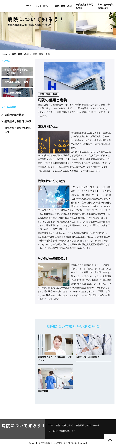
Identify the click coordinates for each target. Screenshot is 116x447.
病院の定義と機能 (63, 6)
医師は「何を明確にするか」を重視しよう (16, 71)
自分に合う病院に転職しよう (106, 6)
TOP (28, 6)
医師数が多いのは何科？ (87, 357)
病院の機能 (43, 391)
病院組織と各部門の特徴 (84, 6)
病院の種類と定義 (13, 93)
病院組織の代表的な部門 (16, 82)
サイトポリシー (42, 6)
